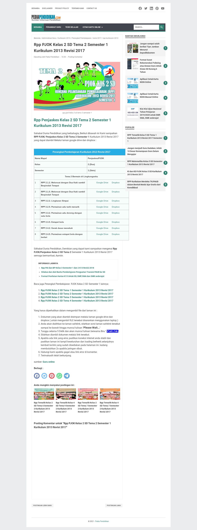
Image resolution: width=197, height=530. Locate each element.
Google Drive (102, 182)
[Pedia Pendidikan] (46, 18)
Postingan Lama (114, 505)
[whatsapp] (59, 376)
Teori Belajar (71, 27)
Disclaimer (47, 8)
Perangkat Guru (53, 27)
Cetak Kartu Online (92, 27)
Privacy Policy (62, 8)
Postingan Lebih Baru (42, 505)
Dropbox (116, 182)
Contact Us (92, 8)
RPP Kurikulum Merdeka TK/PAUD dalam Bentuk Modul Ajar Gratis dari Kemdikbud (144, 184)
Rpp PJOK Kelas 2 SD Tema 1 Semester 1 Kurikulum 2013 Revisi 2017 (77, 290)
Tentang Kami (78, 8)
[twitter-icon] (146, 8)
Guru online (49, 361)
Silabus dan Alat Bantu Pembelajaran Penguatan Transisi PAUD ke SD (73, 272)
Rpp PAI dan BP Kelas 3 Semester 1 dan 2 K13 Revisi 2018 (67, 268)
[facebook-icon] (140, 8)
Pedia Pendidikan (102, 521)
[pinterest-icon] (157, 8)
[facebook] (37, 376)
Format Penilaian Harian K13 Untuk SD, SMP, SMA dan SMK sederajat (72, 276)
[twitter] (44, 376)
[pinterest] (52, 376)
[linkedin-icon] (151, 8)
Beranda (36, 8)
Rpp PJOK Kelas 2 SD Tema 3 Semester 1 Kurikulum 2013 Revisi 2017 (77, 297)
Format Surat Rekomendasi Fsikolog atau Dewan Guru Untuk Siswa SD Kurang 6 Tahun (150, 66)
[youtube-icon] (162, 8)
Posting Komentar (75, 57)
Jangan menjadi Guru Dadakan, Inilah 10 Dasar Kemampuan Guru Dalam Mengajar (144, 151)
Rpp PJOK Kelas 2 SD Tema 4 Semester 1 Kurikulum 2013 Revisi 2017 (77, 300)
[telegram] (67, 376)
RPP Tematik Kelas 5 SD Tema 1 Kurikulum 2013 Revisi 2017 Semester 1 (144, 138)
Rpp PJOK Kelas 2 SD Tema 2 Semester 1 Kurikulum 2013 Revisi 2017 (77, 293)
